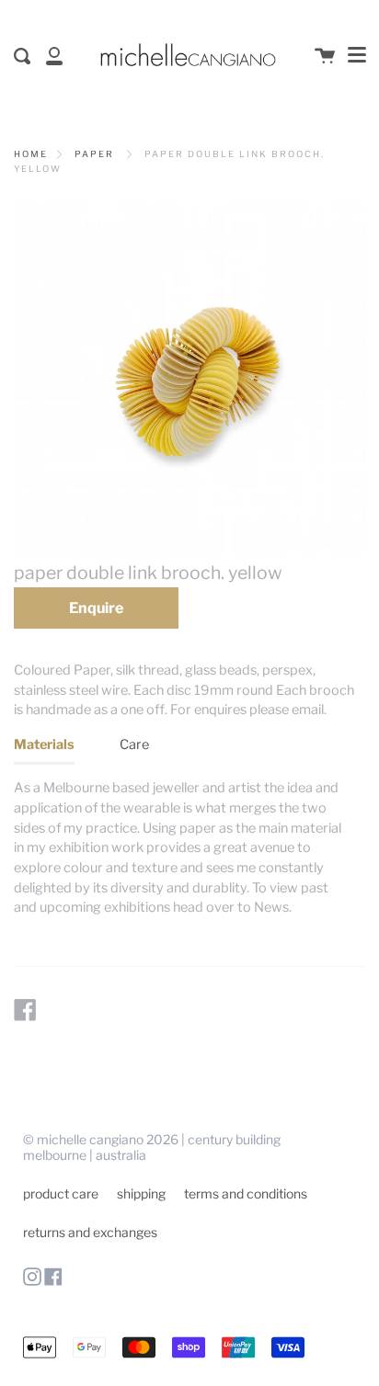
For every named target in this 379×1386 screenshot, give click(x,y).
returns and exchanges (90, 1232)
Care (134, 744)
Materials (44, 744)
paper (94, 154)
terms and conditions (245, 1193)
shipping (141, 1193)
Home (31, 154)
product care (60, 1193)
